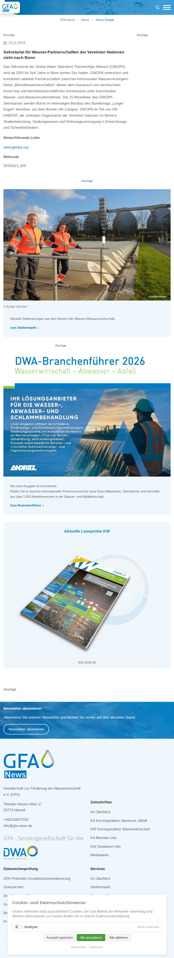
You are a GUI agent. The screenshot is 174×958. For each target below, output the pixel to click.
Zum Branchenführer (25, 505)
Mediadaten (99, 855)
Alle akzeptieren (91, 937)
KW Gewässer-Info (105, 847)
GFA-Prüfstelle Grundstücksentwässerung (36, 879)
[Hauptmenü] (166, 7)
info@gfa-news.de (17, 826)
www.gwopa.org (15, 147)
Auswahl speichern (59, 937)
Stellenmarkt (100, 887)
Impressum (96, 947)
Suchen (157, 8)
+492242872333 (15, 820)
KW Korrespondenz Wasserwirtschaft (120, 829)
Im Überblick (100, 812)
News (85, 20)
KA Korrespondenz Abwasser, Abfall (118, 821)
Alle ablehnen (118, 937)
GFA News (67, 20)
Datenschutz (79, 947)
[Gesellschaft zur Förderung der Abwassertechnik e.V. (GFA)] (10, 7)
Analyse (31, 927)
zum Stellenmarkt (23, 327)
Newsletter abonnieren (26, 729)
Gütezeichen (13, 887)
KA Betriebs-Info (103, 838)
